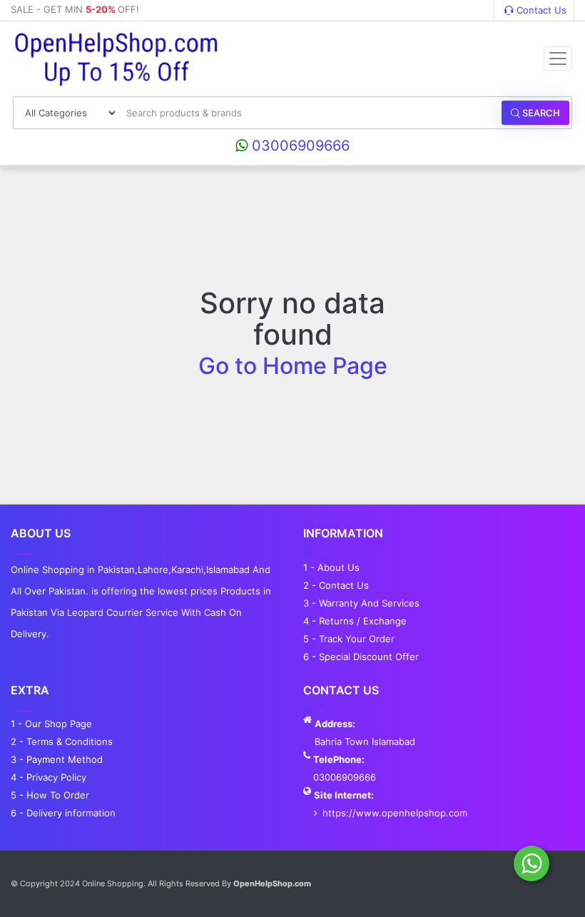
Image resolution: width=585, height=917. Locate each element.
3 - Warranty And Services (361, 603)
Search (540, 112)
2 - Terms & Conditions (62, 741)
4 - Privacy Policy (48, 777)
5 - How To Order (50, 795)
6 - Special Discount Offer (361, 656)
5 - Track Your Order (349, 638)
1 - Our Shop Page (51, 723)
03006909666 (299, 145)
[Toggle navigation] (558, 58)
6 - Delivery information (63, 813)
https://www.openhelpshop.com (394, 813)
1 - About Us (331, 567)
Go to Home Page (292, 366)
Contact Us (540, 10)
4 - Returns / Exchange (355, 621)
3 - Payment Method (57, 759)
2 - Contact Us (336, 585)
